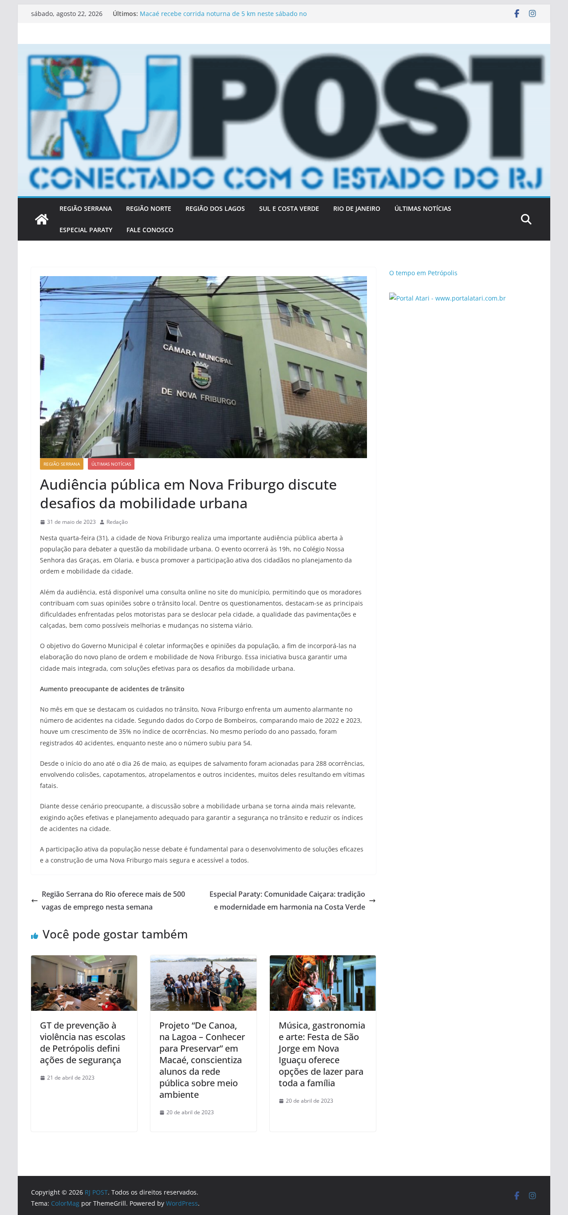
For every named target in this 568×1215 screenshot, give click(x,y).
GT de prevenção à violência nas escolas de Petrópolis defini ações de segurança (83, 1042)
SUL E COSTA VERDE (289, 208)
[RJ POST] (41, 219)
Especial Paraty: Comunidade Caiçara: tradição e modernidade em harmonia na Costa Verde (287, 900)
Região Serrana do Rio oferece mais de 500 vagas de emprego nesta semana (113, 900)
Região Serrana (61, 464)
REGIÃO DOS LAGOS (215, 208)
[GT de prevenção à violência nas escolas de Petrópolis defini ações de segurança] (84, 961)
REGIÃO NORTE (148, 208)
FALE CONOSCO (150, 230)
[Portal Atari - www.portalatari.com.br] (447, 298)
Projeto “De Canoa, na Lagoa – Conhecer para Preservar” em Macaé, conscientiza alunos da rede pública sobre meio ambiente (202, 1059)
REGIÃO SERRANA (85, 208)
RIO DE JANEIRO (356, 208)
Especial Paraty (85, 230)
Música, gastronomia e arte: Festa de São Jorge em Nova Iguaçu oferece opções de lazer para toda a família (322, 1054)
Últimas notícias (111, 464)
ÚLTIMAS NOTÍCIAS (422, 208)
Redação (117, 522)
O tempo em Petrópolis (423, 273)
